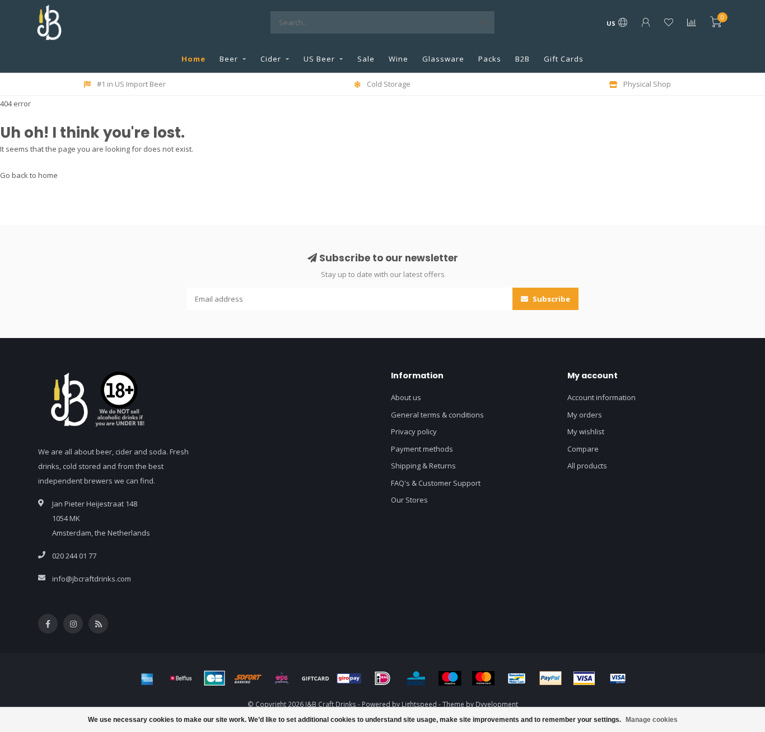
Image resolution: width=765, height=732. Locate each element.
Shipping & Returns (423, 466)
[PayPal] (551, 678)
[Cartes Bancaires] (214, 678)
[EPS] (282, 678)
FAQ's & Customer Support (436, 483)
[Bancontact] (517, 678)
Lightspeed (419, 704)
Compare (583, 449)
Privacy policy (414, 431)
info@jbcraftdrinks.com (91, 579)
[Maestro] (450, 678)
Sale (366, 59)
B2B (522, 59)
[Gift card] (315, 678)
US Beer (319, 59)
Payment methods (422, 449)
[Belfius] (181, 678)
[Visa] (584, 678)
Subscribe (550, 299)
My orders (584, 415)
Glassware (443, 59)
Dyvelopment (496, 704)
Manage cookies (652, 720)
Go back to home (29, 175)
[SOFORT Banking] (248, 678)
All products (587, 466)
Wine (398, 59)
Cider (270, 59)
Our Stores (409, 500)
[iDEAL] (382, 678)
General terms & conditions (437, 415)
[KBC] (416, 678)
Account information (601, 397)
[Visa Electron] (618, 678)
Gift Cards (564, 59)
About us (406, 397)
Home (193, 59)
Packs (489, 59)
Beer (229, 59)
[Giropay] (349, 678)
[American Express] (147, 678)
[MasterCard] (483, 678)
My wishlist (585, 431)
